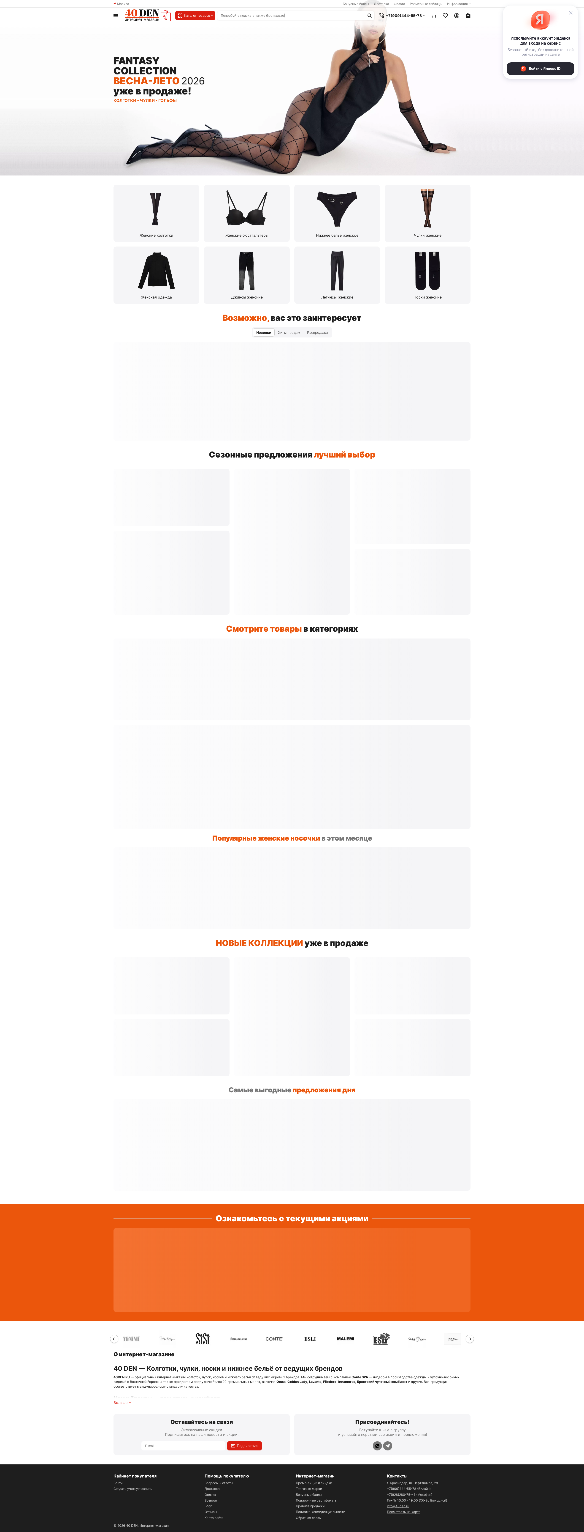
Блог (208, 1506)
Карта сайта (214, 1518)
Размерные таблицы (426, 4)
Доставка (381, 4)
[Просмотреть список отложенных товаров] (445, 15)
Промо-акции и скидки (314, 1483)
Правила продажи (310, 1506)
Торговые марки (309, 1489)
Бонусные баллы (356, 4)
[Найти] (369, 15)
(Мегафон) (409, 1494)
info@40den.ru (398, 1506)
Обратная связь (308, 1518)
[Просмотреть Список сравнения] (433, 15)
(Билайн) (409, 1489)
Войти (118, 1483)
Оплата (399, 4)
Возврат (211, 1500)
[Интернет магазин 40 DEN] (148, 16)
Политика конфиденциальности (320, 1512)
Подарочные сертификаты (316, 1500)
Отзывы (211, 1512)
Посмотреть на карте (403, 1512)
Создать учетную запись (133, 1489)
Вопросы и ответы (219, 1483)
